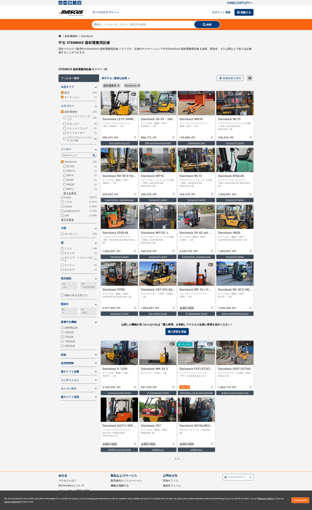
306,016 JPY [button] (110, 137)
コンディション (70, 380)
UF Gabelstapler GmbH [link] (196, 313)
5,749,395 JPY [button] (111, 387)
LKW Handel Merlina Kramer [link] (235, 313)
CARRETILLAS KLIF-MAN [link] (119, 449)
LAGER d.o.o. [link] (158, 449)
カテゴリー (67, 106)
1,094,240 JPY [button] (227, 308)
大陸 (63, 228)
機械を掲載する (120, 485)
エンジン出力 (69, 388)
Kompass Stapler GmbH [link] (119, 392)
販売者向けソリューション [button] (126, 480)
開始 (63, 309)
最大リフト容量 (70, 371)
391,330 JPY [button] (149, 387)
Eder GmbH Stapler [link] (158, 313)
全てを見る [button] (69, 193)
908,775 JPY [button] (149, 137)
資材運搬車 (71, 36)
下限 (63, 284)
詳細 (63, 354)
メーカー (66, 149)
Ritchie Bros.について (71, 485)
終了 (82, 309)
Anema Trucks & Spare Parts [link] (234, 392)
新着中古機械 (69, 322)
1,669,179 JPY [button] (227, 387)
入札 (183, 387)
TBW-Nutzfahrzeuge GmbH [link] (158, 143)
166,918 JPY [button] (226, 137)
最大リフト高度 (70, 397)
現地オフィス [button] (170, 480)
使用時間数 (67, 363)
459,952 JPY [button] (110, 194)
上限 (82, 284)
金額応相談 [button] (186, 308)
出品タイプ (67, 86)
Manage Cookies (265, 498)
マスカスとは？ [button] (67, 480)
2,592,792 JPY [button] (188, 251)
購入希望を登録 (177, 331)
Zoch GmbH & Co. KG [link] (119, 143)
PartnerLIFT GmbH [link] (235, 143)
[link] (119, 103)
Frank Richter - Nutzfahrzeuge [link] (119, 199)
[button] (78, 78)
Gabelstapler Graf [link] (196, 143)
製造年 (65, 304)
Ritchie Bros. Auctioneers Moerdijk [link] (196, 392)
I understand (300, 500)
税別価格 (66, 278)
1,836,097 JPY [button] (227, 194)
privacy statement (12, 502)
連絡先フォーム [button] (172, 485)
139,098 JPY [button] (187, 137)
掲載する (245, 12)
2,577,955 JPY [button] (111, 308)
